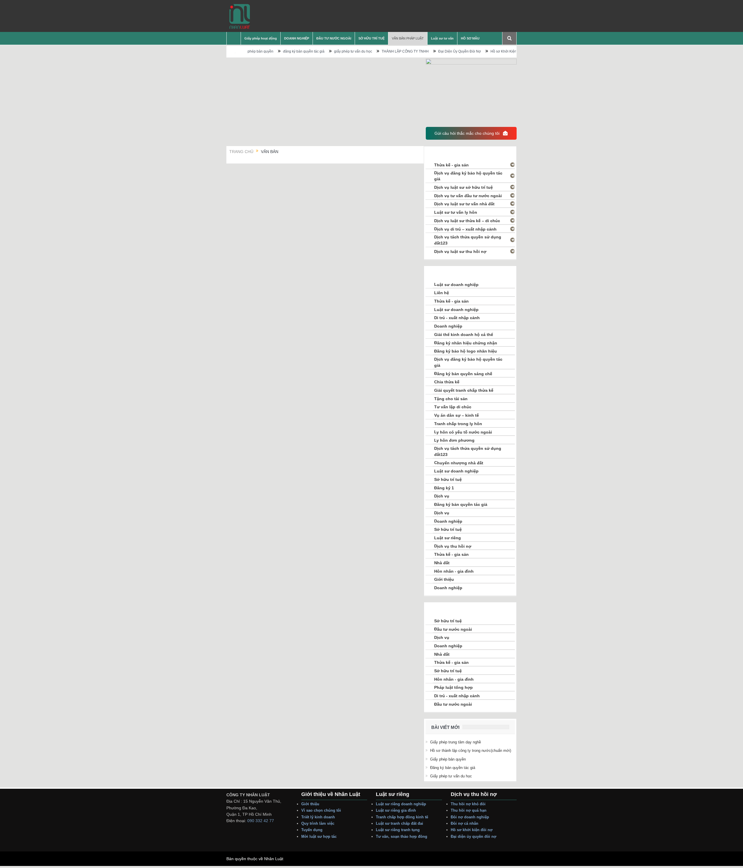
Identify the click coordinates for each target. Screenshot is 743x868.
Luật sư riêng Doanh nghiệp (401, 804)
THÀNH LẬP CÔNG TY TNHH (379, 51)
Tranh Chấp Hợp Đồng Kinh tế (402, 817)
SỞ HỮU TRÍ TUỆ (371, 38)
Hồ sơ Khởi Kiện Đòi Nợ (484, 51)
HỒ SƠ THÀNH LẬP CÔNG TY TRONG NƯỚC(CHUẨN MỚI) (470, 750)
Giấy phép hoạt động (260, 38)
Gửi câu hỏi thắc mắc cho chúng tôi (467, 133)
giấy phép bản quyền (448, 759)
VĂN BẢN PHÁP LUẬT (408, 38)
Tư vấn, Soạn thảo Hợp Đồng (401, 836)
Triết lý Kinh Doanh (318, 817)
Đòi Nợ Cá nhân (464, 823)
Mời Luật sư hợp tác (319, 836)
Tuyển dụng (311, 830)
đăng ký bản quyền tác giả (278, 51)
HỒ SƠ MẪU (470, 38)
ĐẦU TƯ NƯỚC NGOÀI (333, 38)
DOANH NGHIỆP (296, 38)
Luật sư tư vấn (442, 38)
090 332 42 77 (260, 820)
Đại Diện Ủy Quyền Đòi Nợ (434, 51)
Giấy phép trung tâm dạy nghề (455, 742)
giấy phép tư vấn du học (328, 51)
